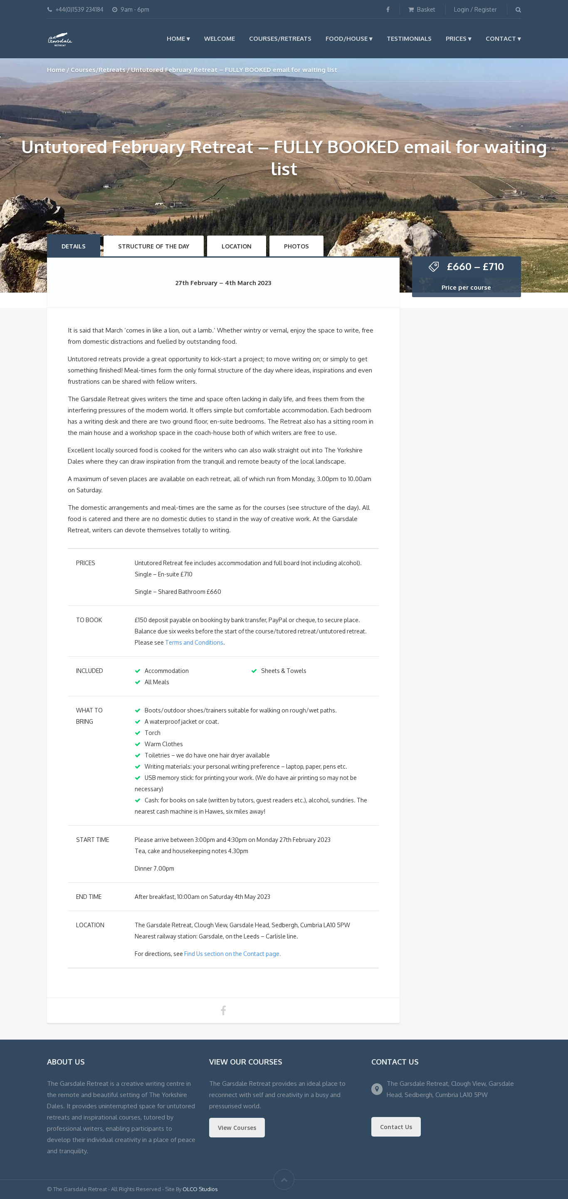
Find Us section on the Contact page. (232, 953)
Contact (501, 38)
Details (74, 246)
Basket (425, 9)
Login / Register (475, 9)
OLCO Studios (200, 1189)
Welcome (219, 38)
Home (176, 38)
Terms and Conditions (194, 642)
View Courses (237, 1127)
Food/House (347, 38)
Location (237, 246)
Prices (456, 38)
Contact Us (396, 1126)
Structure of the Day (153, 246)
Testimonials (409, 38)
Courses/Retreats (280, 38)
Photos (296, 246)
